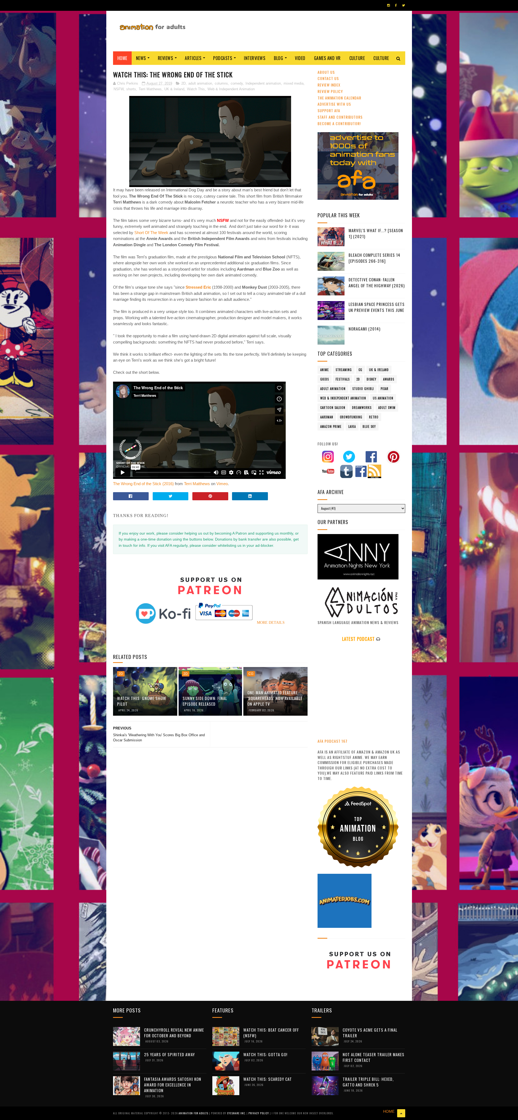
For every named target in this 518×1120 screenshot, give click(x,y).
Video (300, 58)
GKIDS (324, 379)
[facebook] (396, 5)
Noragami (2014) (364, 329)
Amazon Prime (331, 426)
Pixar (384, 388)
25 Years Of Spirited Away (169, 1054)
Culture (357, 58)
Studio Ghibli (363, 388)
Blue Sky (369, 426)
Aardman (326, 417)
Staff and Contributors (340, 117)
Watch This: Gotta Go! (265, 1054)
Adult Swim (387, 407)
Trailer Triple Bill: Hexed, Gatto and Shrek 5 (368, 1082)
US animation (383, 398)
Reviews (165, 58)
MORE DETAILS (271, 623)
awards (388, 379)
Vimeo (222, 483)
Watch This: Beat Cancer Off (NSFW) (271, 1032)
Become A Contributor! (339, 123)
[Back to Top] (401, 1113)
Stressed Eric (198, 287)
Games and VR (327, 58)
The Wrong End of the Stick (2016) (143, 483)
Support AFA (329, 110)
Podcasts (222, 58)
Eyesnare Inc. (237, 1113)
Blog (278, 58)
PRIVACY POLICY (259, 1113)
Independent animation (263, 83)
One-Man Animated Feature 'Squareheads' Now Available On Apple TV (274, 698)
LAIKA (352, 426)
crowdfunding (351, 417)
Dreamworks (362, 407)
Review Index (329, 85)
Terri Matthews (150, 89)
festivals (343, 379)
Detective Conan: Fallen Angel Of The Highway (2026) (377, 282)
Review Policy (330, 91)
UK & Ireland (174, 89)
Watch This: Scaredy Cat (267, 1079)
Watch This (196, 89)
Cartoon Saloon (332, 407)
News (141, 58)
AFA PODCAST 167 (332, 741)
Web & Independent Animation (231, 89)
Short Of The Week (151, 232)
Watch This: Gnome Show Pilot (141, 701)
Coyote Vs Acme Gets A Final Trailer (370, 1032)
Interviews (254, 58)
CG (250, 674)
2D (183, 83)
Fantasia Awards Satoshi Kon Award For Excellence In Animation (172, 1084)
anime (324, 370)
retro (374, 417)
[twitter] (403, 5)
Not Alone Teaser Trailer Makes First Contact (373, 1057)
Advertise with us (334, 104)
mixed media (294, 83)
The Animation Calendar (339, 98)
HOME (388, 1111)
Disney (371, 379)
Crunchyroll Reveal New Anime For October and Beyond (174, 1032)
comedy (237, 83)
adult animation (200, 83)
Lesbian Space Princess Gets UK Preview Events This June (377, 307)
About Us (326, 72)
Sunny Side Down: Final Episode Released (205, 701)
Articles (193, 58)
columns (221, 83)
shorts (131, 89)
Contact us (328, 78)
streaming (344, 370)
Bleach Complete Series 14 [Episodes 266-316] (374, 258)
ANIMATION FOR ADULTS (194, 1113)
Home (122, 58)
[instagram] (388, 5)
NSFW (119, 89)
